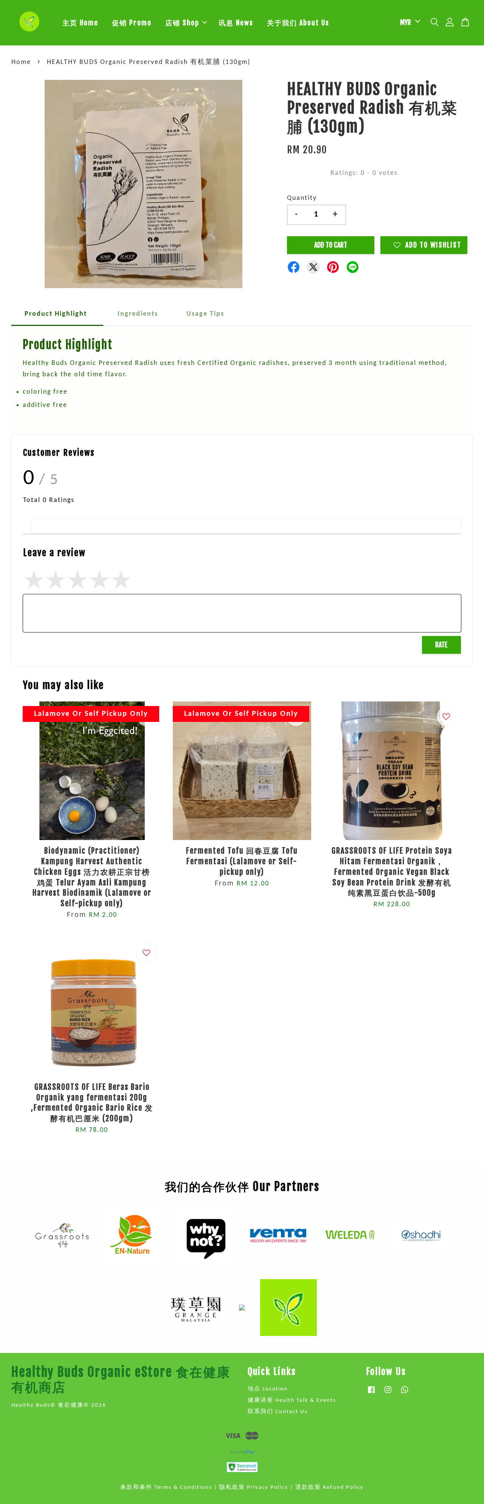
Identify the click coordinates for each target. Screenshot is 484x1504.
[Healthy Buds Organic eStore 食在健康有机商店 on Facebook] (371, 1393)
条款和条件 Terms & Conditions (166, 1487)
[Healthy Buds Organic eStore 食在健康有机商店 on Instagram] (388, 1393)
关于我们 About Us (298, 23)
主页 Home (80, 23)
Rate (441, 645)
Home (21, 62)
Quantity (302, 198)
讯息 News (236, 23)
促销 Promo (132, 23)
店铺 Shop (182, 23)
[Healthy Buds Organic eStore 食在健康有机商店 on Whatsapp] (404, 1393)
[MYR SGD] (408, 22)
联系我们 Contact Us (278, 1412)
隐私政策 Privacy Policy (253, 1487)
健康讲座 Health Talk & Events (292, 1400)
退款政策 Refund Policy (329, 1487)
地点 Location (268, 1389)
